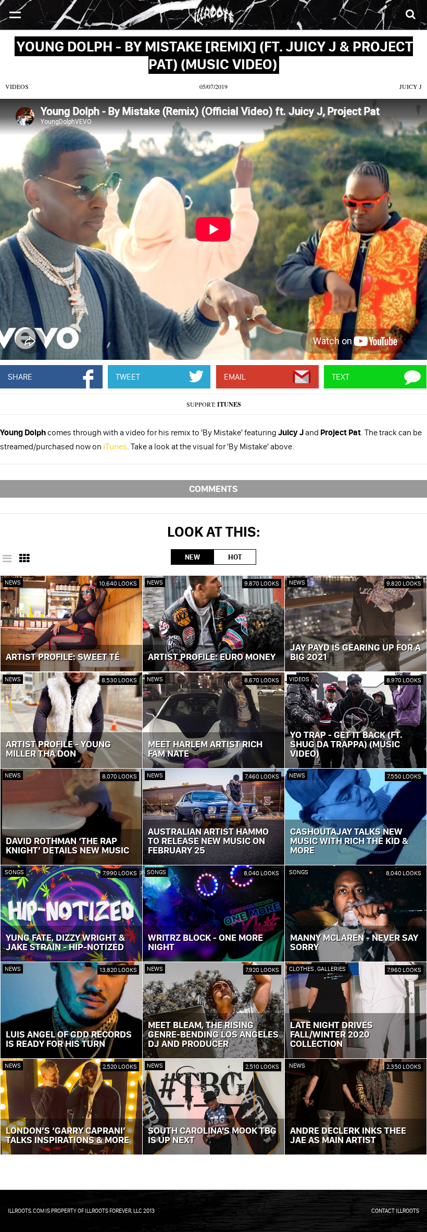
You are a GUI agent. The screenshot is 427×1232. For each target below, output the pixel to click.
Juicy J (410, 86)
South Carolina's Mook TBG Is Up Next (212, 1136)
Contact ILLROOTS (395, 1210)
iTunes (229, 404)
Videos (17, 86)
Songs (14, 872)
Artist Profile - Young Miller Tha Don (58, 749)
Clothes (302, 968)
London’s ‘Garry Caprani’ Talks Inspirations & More (67, 1136)
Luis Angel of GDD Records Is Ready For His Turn (69, 1039)
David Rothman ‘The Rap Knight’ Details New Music (67, 846)
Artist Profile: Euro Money (211, 657)
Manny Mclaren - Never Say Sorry (354, 943)
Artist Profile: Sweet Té (63, 657)
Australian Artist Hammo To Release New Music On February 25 (208, 841)
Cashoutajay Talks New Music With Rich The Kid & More (349, 841)
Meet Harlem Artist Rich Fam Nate (205, 749)
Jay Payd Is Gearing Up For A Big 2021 (355, 653)
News (13, 582)
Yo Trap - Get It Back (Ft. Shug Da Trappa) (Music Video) (346, 744)
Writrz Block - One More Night (205, 943)
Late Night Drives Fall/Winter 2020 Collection (331, 1034)
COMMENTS (213, 489)
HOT (235, 557)
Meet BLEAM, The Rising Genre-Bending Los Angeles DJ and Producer (213, 1034)
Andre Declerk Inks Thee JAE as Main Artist (348, 1136)
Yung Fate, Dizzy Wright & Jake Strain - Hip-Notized (65, 943)
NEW (192, 557)
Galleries (331, 968)
